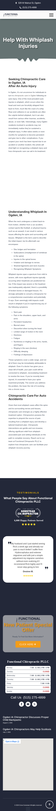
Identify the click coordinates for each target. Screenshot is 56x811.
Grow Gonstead (24, 805)
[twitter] (34, 704)
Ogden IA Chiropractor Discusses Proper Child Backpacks (26, 718)
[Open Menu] (51, 15)
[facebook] (21, 704)
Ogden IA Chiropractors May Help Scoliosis (27, 729)
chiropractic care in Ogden (25, 95)
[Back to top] (49, 804)
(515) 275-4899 (34, 697)
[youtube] (28, 704)
